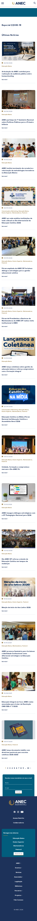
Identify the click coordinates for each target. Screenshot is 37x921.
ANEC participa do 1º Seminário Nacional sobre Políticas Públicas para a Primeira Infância (18, 122)
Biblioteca (18, 886)
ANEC (18, 863)
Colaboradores (18, 823)
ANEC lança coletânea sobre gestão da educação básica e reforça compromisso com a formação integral (18, 369)
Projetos (18, 895)
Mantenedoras (16, 213)
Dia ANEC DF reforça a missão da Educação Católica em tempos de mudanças (15, 561)
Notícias (18, 872)
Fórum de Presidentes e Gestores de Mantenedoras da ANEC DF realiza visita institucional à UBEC (18, 320)
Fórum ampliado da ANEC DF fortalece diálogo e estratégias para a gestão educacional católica (17, 270)
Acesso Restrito (18, 818)
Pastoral (24, 213)
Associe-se (18, 854)
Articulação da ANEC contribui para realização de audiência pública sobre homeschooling (17, 74)
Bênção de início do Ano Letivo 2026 (16, 607)
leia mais (4, 79)
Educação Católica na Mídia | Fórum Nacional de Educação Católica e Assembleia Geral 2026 (16, 419)
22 (28, 768)
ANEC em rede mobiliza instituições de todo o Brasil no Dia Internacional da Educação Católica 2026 (17, 220)
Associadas (18, 877)
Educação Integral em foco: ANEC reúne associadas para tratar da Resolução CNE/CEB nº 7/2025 (17, 704)
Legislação (18, 881)
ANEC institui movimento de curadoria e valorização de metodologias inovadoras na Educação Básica (18, 170)
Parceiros (18, 891)
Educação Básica (7, 66)
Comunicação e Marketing (10, 211)
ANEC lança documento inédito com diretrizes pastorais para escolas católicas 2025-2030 (16, 752)
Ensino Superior (7, 213)
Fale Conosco (18, 900)
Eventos (18, 868)
